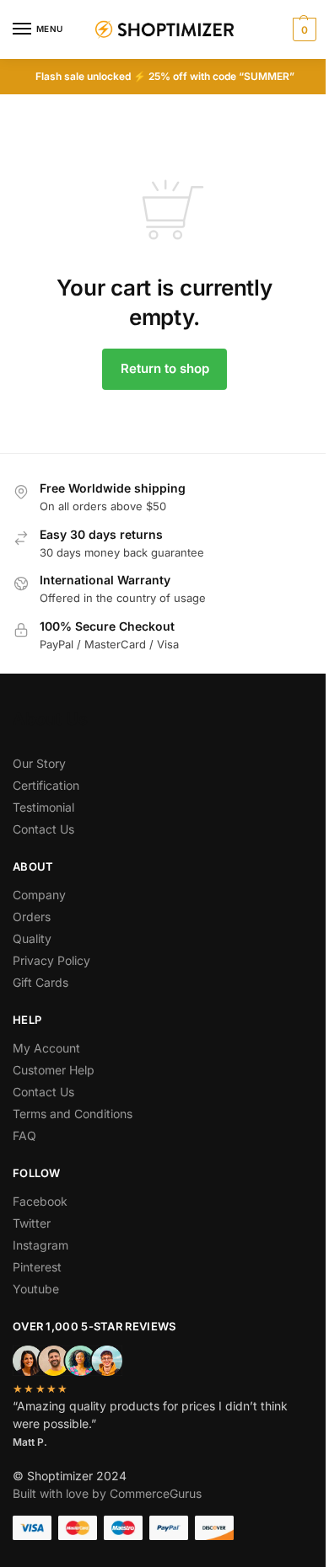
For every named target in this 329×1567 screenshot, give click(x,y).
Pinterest (37, 1267)
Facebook (40, 1201)
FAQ (24, 1135)
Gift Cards (40, 982)
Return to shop (165, 368)
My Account (46, 1048)
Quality (32, 938)
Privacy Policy (51, 960)
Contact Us (43, 829)
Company (39, 894)
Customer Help (53, 1070)
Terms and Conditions (72, 1113)
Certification (46, 785)
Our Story (39, 763)
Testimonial (43, 807)
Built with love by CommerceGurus (107, 1493)
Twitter (32, 1223)
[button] (302, 29)
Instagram (40, 1245)
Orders (32, 916)
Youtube (36, 1289)
